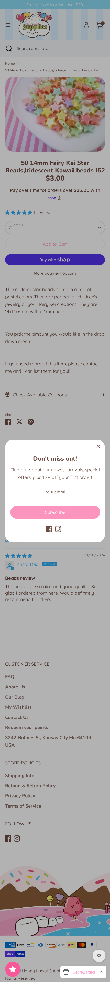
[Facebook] (49, 529)
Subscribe (55, 512)
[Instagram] (58, 529)
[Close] (98, 446)
